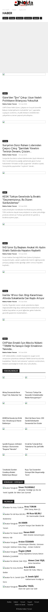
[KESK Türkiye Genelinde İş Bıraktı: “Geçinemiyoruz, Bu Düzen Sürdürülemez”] (24, 182)
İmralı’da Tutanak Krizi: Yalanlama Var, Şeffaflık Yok (34, 446)
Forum (36, 602)
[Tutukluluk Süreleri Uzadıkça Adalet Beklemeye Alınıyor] (12, 460)
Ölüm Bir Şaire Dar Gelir (27, 589)
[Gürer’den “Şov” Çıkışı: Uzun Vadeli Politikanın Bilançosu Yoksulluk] (24, 83)
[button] (4, 3)
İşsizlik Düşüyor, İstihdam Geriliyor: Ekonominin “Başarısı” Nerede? (12, 446)
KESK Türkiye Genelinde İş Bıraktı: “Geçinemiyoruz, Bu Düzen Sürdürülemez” (21, 199)
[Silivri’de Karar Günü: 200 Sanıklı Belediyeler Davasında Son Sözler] (35, 409)
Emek (4, 192)
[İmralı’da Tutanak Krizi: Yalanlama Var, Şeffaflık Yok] (35, 434)
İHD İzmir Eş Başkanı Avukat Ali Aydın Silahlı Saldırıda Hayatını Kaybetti (23, 249)
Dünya (12, 18)
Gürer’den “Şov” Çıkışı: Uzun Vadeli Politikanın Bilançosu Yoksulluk (22, 99)
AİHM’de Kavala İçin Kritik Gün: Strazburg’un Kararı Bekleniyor (12, 420)
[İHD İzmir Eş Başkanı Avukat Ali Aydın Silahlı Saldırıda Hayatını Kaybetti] (24, 233)
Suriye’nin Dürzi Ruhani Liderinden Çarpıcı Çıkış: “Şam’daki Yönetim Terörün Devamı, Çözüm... (21, 148)
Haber (14, 10)
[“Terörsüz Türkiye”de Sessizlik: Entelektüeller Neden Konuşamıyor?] (35, 383)
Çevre (5, 18)
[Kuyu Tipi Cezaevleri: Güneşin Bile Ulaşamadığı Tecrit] (35, 460)
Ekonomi (20, 18)
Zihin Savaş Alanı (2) (32, 509)
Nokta (9, 602)
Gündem (28, 18)
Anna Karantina (34, 563)
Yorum (22, 602)
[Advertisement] (24, 47)
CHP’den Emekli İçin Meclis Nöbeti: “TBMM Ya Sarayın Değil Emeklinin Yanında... (22, 346)
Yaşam (29, 602)
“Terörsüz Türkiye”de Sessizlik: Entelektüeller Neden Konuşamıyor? (34, 395)
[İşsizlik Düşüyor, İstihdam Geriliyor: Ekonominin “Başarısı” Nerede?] (12, 434)
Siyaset (36, 18)
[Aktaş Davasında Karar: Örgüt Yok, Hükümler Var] (12, 383)
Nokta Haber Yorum (9, 104)
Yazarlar (30, 605)
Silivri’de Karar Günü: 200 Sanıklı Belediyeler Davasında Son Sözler (34, 420)
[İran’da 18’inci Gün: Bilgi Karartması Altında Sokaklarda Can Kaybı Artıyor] (24, 281)
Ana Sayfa (5, 10)
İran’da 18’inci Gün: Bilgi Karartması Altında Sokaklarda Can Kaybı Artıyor (23, 297)
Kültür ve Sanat (20, 605)
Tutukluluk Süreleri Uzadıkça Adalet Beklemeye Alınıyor (9, 472)
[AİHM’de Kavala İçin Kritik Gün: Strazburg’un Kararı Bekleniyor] (12, 409)
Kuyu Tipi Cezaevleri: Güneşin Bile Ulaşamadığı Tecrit (34, 472)
